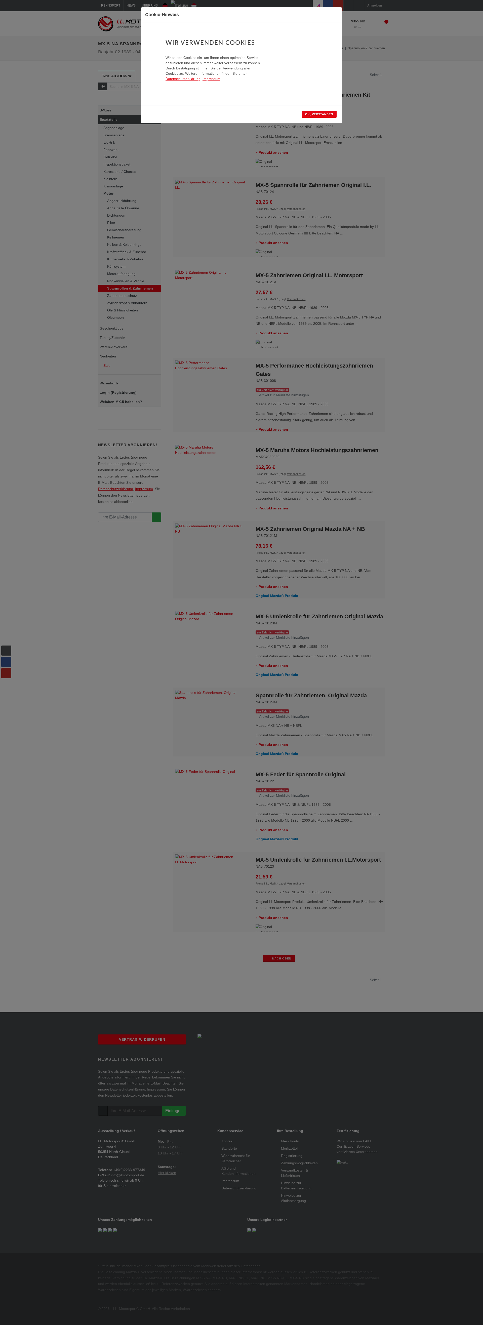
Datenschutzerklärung (183, 79)
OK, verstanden (319, 114)
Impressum (211, 79)
